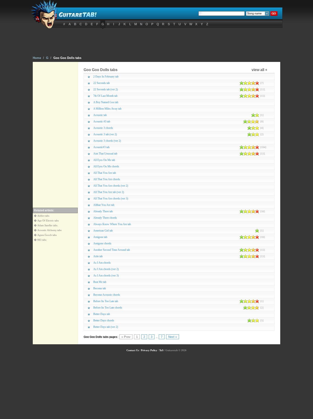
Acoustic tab (100, 115)
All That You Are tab (104, 172)
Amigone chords (102, 243)
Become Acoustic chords (106, 294)
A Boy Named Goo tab (105, 102)
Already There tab (103, 211)
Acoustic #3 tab (101, 121)
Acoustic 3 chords (103, 128)
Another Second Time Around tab (111, 249)
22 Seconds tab (101, 83)
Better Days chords (103, 320)
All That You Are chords (106, 179)
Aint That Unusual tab (105, 153)
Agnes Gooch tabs (47, 235)
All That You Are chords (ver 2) (110, 185)
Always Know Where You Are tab (112, 224)
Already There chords (105, 217)
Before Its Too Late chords (107, 307)
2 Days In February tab (105, 76)
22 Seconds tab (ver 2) (105, 89)
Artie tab (98, 256)
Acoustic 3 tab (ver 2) (105, 134)
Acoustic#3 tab (101, 147)
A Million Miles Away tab (107, 108)
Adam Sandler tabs (47, 225)
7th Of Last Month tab (105, 95)
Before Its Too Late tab (105, 301)
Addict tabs (43, 215)
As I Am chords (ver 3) (106, 275)
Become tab (99, 288)
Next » (172, 337)
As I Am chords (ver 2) (106, 269)
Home (37, 58)
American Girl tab (103, 230)
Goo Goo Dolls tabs (67, 58)
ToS (161, 350)
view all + (259, 70)
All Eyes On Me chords (106, 166)
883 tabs (41, 239)
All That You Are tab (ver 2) (108, 192)
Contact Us (132, 350)
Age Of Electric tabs (48, 220)
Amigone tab (100, 237)
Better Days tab (101, 314)
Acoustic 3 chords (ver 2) (107, 140)
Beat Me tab (99, 282)
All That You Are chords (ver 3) (110, 198)
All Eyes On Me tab (104, 160)
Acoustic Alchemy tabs (49, 230)
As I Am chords (102, 262)
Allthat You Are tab (103, 205)
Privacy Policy (149, 350)
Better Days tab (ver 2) (105, 326)
